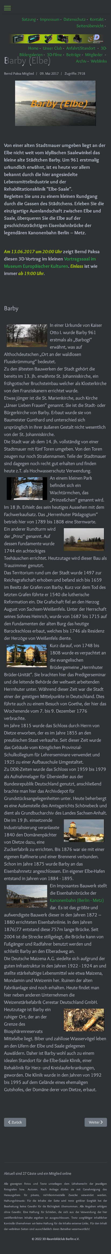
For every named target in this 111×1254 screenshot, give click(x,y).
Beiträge (73, 54)
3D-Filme (54, 54)
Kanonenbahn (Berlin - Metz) (77, 900)
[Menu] (7, 8)
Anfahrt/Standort (80, 48)
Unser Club (52, 48)
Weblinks (99, 61)
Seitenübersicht (90, 25)
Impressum (49, 19)
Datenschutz (75, 19)
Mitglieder (94, 54)
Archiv (81, 61)
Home (33, 48)
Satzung (29, 19)
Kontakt (97, 19)
